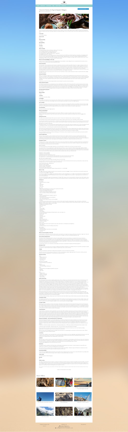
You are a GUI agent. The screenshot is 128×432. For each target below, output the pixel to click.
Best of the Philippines (45, 387)
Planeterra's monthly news (80, 347)
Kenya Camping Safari (63, 402)
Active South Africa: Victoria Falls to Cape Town (45, 402)
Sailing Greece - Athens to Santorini (82, 402)
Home (38, 5)
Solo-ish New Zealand (45, 416)
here (61, 161)
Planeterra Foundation (73, 326)
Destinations (48, 5)
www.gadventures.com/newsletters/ (58, 346)
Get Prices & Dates (83, 8)
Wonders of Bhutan (64, 416)
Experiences (43, 5)
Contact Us (64, 5)
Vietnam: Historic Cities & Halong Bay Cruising (83, 416)
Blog (53, 5)
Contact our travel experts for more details (64, 369)
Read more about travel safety (63, 295)
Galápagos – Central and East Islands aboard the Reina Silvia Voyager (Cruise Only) (83, 388)
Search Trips (58, 5)
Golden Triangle (64, 387)
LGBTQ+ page (44, 363)
